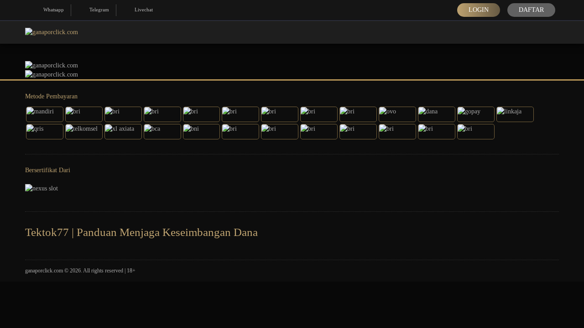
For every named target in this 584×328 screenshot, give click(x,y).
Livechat (144, 9)
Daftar (531, 9)
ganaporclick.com (44, 270)
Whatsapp (53, 9)
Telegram (99, 9)
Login (479, 9)
